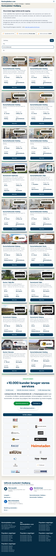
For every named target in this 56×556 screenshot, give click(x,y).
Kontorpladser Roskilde (7, 540)
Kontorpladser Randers (7, 535)
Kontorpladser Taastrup (44, 540)
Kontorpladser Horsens (7, 538)
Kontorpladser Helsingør (26, 539)
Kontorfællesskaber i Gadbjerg (37, 495)
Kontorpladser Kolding (6, 536)
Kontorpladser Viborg (44, 535)
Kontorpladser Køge (43, 538)
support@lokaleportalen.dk (8, 527)
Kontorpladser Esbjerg (44, 530)
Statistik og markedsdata (10, 508)
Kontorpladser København (45, 524)
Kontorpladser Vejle (6, 539)
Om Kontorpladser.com (25, 526)
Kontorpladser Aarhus (44, 526)
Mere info (14, 87)
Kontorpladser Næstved (26, 540)
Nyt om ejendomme (25, 527)
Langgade (6, 495)
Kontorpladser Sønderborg (7, 550)
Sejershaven (7, 497)
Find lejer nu (36, 403)
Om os (5, 510)
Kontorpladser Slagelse (7, 546)
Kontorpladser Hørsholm (26, 538)
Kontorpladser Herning (25, 535)
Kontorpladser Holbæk (6, 548)
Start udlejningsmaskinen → (28, 408)
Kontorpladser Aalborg (44, 528)
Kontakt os (22, 529)
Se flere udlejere (28, 414)
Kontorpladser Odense (44, 527)
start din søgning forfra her (32, 27)
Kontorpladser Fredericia (45, 536)
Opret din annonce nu (22, 403)
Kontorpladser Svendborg (7, 551)
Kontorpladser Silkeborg (26, 536)
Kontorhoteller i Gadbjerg (36, 497)
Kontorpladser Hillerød (6, 547)
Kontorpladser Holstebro (45, 539)
